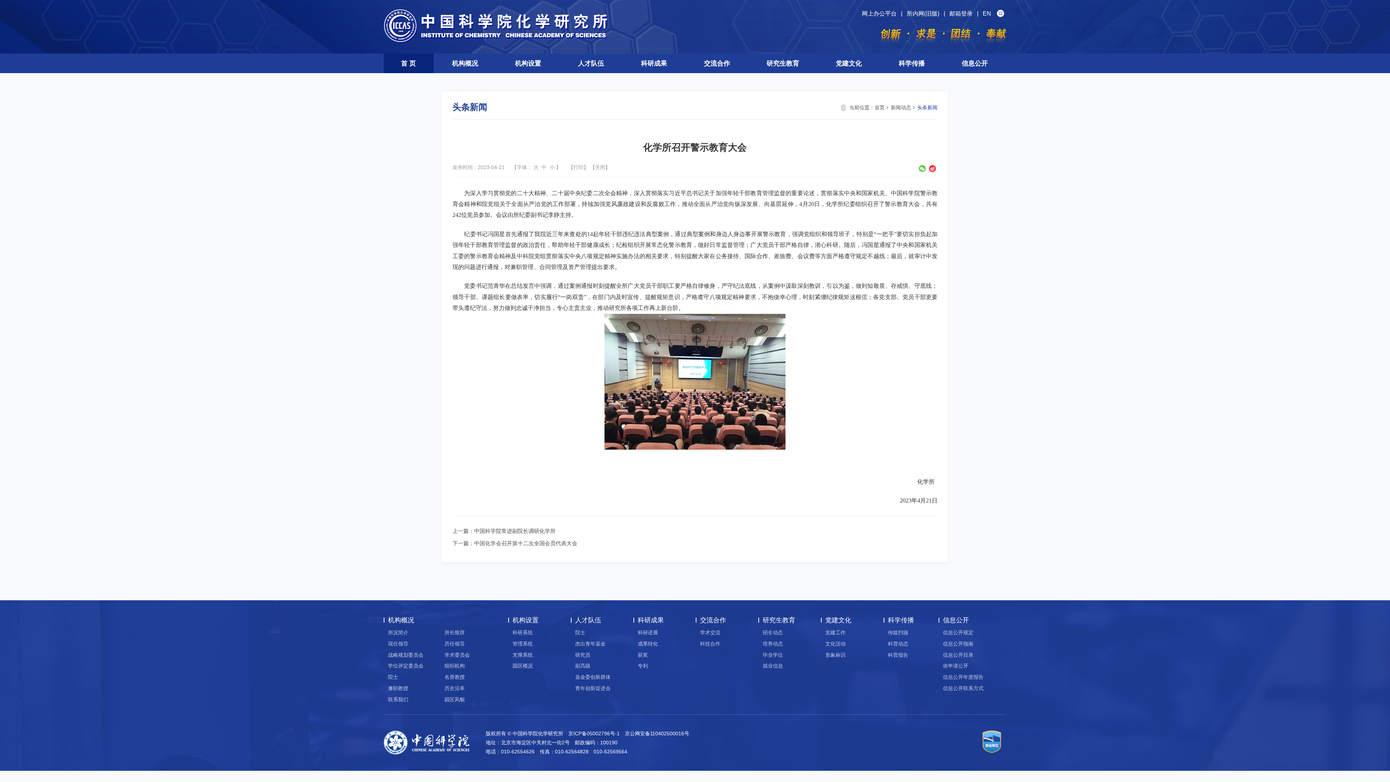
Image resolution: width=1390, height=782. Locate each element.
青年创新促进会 (593, 688)
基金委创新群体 (593, 677)
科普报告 (898, 655)
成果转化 (648, 644)
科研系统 (523, 632)
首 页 (408, 63)
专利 (643, 666)
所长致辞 (455, 632)
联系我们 (398, 699)
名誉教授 (455, 677)
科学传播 (912, 63)
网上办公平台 (879, 13)
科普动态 (898, 644)
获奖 (643, 655)
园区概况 (523, 666)
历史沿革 (455, 688)
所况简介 (398, 632)
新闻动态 (901, 107)
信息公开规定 (958, 632)
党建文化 (849, 63)
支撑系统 (523, 655)
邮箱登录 (961, 13)
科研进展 (648, 632)
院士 (393, 677)
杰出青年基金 (590, 644)
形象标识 (835, 655)
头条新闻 (927, 107)
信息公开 (975, 63)
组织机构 (455, 666)
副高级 (582, 666)
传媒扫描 (898, 632)
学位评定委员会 (406, 666)
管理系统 (523, 644)
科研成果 (654, 63)
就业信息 (773, 666)
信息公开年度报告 (963, 677)
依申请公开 (955, 666)
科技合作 (710, 644)
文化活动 (835, 644)
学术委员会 (457, 655)
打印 (578, 167)
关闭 (600, 167)
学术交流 (710, 632)
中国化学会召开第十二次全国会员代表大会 (525, 543)
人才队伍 (591, 63)
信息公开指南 (958, 644)
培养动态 (773, 644)
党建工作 (835, 632)
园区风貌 (455, 699)
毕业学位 (773, 655)
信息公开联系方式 (963, 688)
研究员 (582, 655)
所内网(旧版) (923, 13)
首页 (880, 107)
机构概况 (465, 63)
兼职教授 (398, 688)
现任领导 (398, 644)
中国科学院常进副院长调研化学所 (515, 531)
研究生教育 (783, 63)
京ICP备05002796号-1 (594, 733)
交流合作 (717, 63)
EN (987, 13)
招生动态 (773, 632)
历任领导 (455, 644)
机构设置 (528, 63)
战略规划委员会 (406, 655)
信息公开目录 (958, 655)
